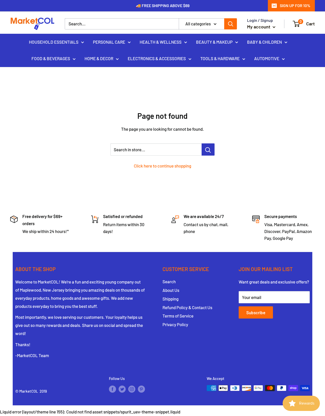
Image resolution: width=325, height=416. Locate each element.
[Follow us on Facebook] (112, 389)
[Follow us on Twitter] (122, 389)
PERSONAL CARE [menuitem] (109, 41)
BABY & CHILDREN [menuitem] (264, 41)
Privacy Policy (175, 324)
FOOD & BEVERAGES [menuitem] (50, 58)
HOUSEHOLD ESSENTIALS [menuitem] (53, 41)
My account (259, 26)
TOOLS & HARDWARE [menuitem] (220, 58)
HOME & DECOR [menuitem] (99, 58)
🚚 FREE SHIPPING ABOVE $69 (162, 5)
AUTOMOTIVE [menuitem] (266, 58)
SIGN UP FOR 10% (295, 5)
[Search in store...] (208, 149)
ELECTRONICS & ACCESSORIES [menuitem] (157, 58)
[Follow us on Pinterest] (141, 389)
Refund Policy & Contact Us (187, 307)
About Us (170, 290)
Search (169, 281)
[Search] (230, 23)
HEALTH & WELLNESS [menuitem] (161, 41)
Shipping (170, 298)
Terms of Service (177, 315)
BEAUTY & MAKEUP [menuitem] (214, 41)
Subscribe (255, 312)
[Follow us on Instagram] (131, 389)
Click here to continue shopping (162, 165)
